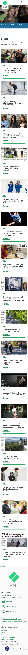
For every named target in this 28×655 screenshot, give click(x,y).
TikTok (3, 632)
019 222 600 (12, 606)
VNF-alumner (12, 24)
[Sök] (21, 2)
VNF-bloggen (5, 27)
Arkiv (12, 27)
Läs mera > (6, 76)
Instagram (4, 630)
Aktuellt (2, 33)
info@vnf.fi (9, 601)
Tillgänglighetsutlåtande (8, 637)
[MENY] (25, 2)
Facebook (3, 635)
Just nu (3, 24)
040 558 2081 (13, 611)
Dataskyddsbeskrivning (7, 639)
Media (20, 24)
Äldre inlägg (3, 566)
